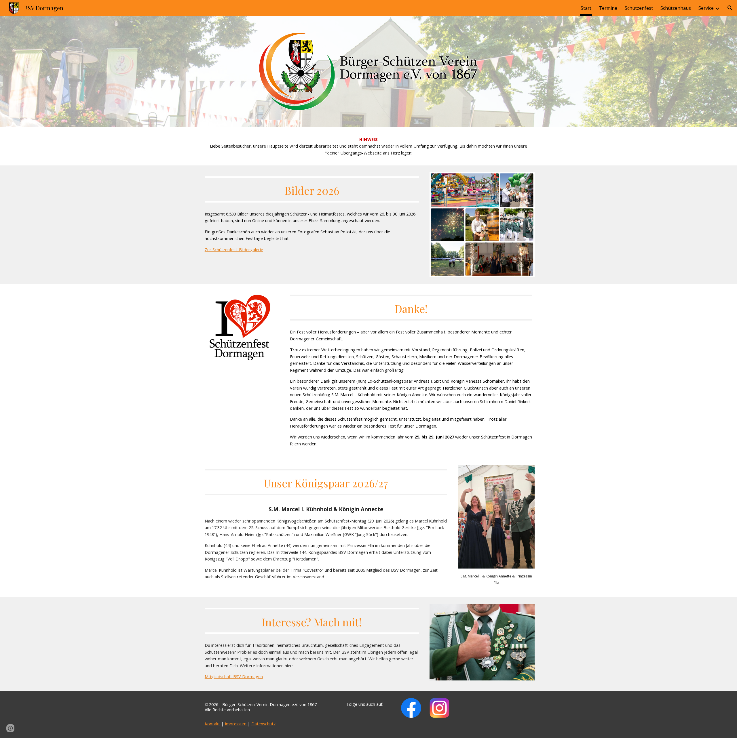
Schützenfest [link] (639, 8)
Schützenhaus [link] (675, 8)
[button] (730, 8)
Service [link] (706, 8)
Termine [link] (608, 8)
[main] (368, 146)
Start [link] (586, 8)
